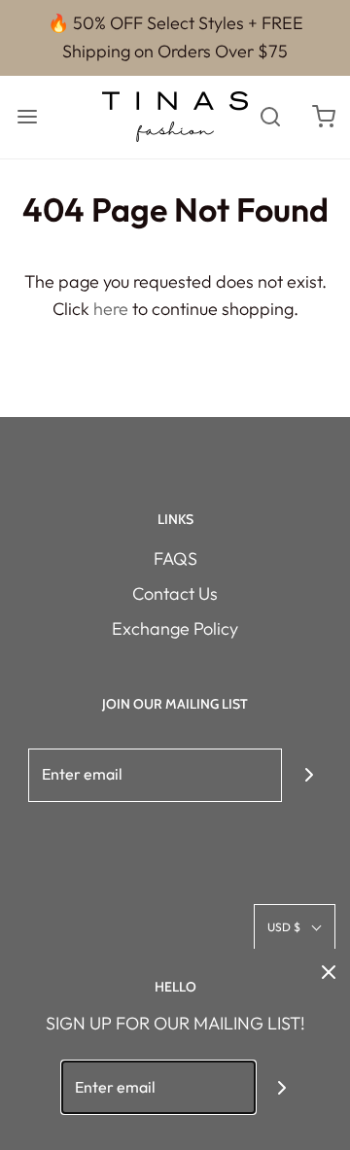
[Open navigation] (26, 117)
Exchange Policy (175, 628)
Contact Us (175, 593)
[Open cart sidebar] (323, 117)
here (110, 308)
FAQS (175, 558)
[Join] (308, 775)
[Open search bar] (270, 117)
